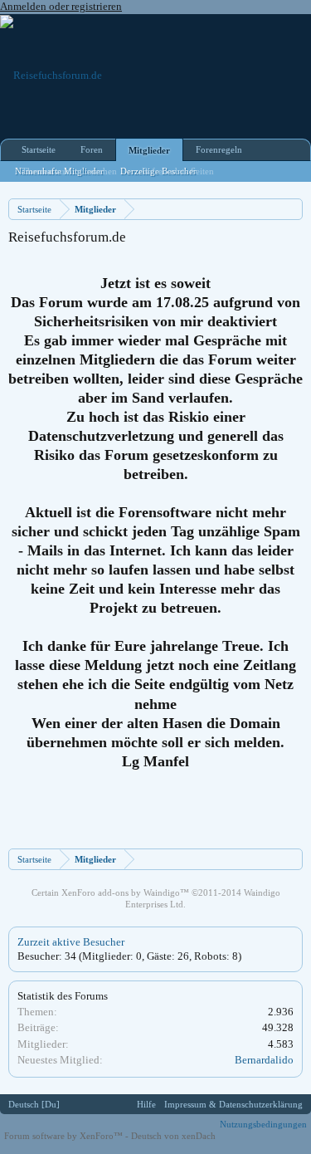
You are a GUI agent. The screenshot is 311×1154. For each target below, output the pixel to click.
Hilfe (146, 1104)
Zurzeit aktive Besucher (70, 942)
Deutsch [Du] (34, 1104)
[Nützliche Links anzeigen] (292, 208)
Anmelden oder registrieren (61, 6)
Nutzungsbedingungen (263, 1124)
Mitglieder (149, 150)
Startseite (39, 149)
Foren (91, 149)
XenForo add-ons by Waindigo (120, 892)
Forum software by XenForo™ (64, 1136)
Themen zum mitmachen (69, 171)
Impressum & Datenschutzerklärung (233, 1104)
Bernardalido (264, 1060)
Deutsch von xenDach (173, 1136)
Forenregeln (219, 149)
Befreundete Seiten (178, 171)
